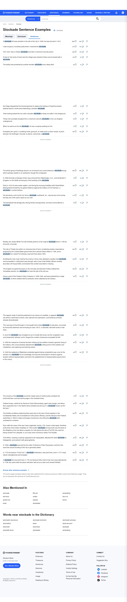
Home (4, 24)
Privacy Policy (71, 560)
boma (65, 500)
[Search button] (98, 19)
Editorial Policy (71, 564)
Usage (38, 576)
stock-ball (6, 527)
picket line (6, 500)
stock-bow (36, 527)
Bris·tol (35, 493)
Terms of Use (70, 572)
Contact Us (100, 556)
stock (35, 523)
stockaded (36, 503)
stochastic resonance (10, 520)
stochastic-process (69, 520)
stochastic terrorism (39, 520)
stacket (35, 500)
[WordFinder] (123, 13)
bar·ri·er (65, 496)
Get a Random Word (12, 566)
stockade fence (8, 530)
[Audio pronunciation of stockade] (54, 30)
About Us (69, 556)
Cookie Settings (71, 568)
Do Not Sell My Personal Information (73, 577)
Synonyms (22, 36)
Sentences (31, 19)
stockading (66, 493)
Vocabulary (39, 572)
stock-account (67, 523)
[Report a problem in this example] (87, 41)
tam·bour (6, 496)
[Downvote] (82, 41)
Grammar (39, 568)
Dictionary (39, 556)
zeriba (35, 496)
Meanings (9, 36)
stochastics (7, 523)
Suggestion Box (102, 560)
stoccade (6, 493)
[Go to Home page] (11, 13)
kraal (4, 503)
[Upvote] (75, 41)
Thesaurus (39, 560)
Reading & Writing (42, 580)
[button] (116, 13)
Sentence (11, 24)
